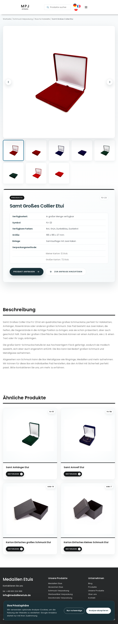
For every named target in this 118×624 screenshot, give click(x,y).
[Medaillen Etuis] (25, 7)
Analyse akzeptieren (98, 610)
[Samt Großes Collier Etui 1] (13, 150)
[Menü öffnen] (86, 7)
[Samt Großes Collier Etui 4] (81, 150)
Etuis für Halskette (42, 19)
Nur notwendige (74, 610)
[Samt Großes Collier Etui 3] (59, 150)
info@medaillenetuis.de (17, 595)
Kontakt (91, 597)
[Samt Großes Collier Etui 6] (13, 173)
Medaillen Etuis (55, 583)
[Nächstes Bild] (109, 82)
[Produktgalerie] (59, 82)
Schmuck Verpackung (23, 19)
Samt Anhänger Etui (17, 467)
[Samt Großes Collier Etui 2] (36, 150)
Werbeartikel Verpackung (60, 594)
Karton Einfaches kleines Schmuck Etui (86, 542)
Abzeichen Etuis (55, 587)
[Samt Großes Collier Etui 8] (59, 173)
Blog (90, 583)
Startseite (7, 19)
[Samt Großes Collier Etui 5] (104, 150)
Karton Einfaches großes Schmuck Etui (28, 542)
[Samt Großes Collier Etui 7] (36, 173)
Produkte (92, 587)
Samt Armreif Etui (74, 467)
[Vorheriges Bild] (8, 82)
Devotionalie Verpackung (60, 597)
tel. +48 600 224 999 (12, 591)
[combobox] (59, 7)
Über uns (92, 594)
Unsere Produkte (96, 590)
